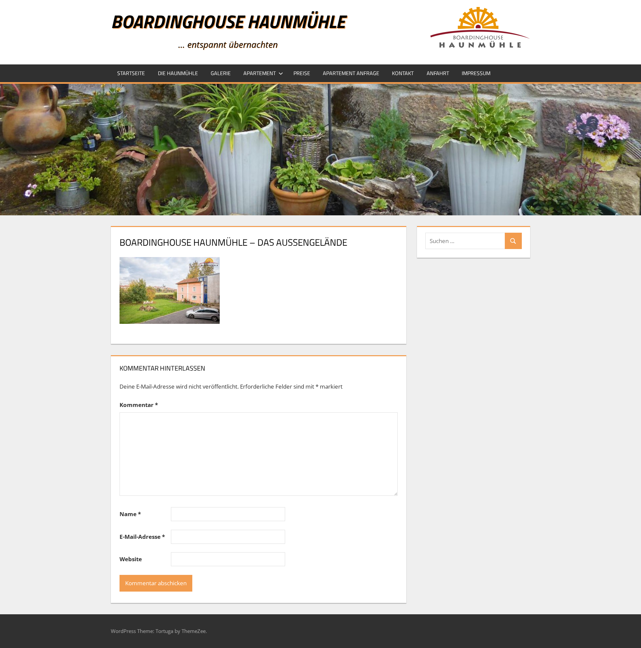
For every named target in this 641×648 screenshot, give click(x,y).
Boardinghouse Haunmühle (228, 21)
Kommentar (139, 405)
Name (130, 514)
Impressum (476, 73)
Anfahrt (438, 73)
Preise (301, 73)
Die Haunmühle (178, 73)
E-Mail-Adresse (142, 537)
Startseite (131, 73)
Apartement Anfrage (351, 73)
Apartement (259, 73)
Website (131, 559)
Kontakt (403, 73)
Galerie (221, 73)
